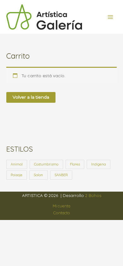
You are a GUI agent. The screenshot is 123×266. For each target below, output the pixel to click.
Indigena (98, 164)
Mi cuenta (61, 205)
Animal (17, 164)
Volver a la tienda (31, 97)
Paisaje (16, 175)
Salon (38, 175)
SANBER (61, 175)
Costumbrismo (46, 164)
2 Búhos (93, 195)
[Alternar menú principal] (110, 17)
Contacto (61, 212)
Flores (75, 164)
